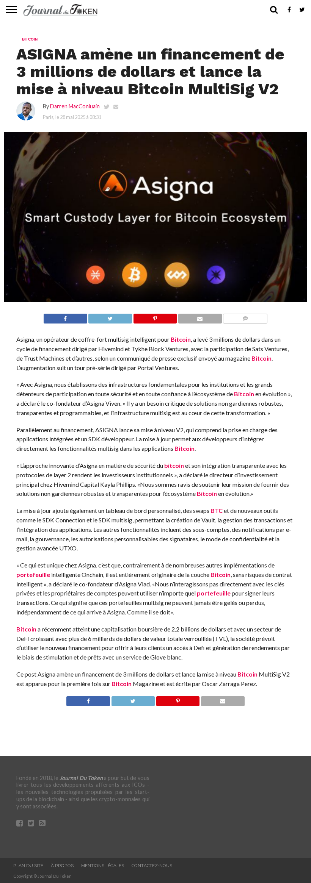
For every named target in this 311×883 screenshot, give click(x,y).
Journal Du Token (81, 778)
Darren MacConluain (75, 106)
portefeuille (33, 574)
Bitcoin (181, 339)
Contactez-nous (152, 865)
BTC (216, 510)
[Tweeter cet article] (110, 316)
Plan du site (28, 865)
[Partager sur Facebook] (65, 316)
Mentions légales (102, 865)
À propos (62, 865)
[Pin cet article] (155, 316)
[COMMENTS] (245, 316)
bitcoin (174, 465)
